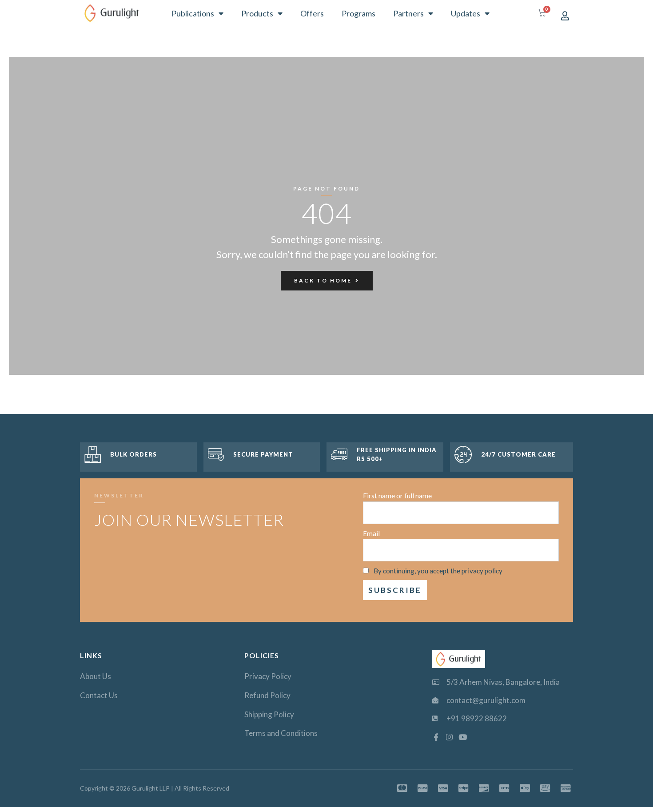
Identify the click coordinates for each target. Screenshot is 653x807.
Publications (192, 13)
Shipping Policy (269, 714)
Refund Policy (267, 695)
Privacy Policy (267, 676)
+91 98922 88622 (476, 718)
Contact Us (99, 695)
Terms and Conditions (281, 733)
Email (371, 533)
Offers (312, 13)
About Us (95, 676)
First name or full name (397, 496)
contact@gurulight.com (486, 700)
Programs (358, 13)
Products (257, 13)
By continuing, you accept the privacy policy (438, 571)
